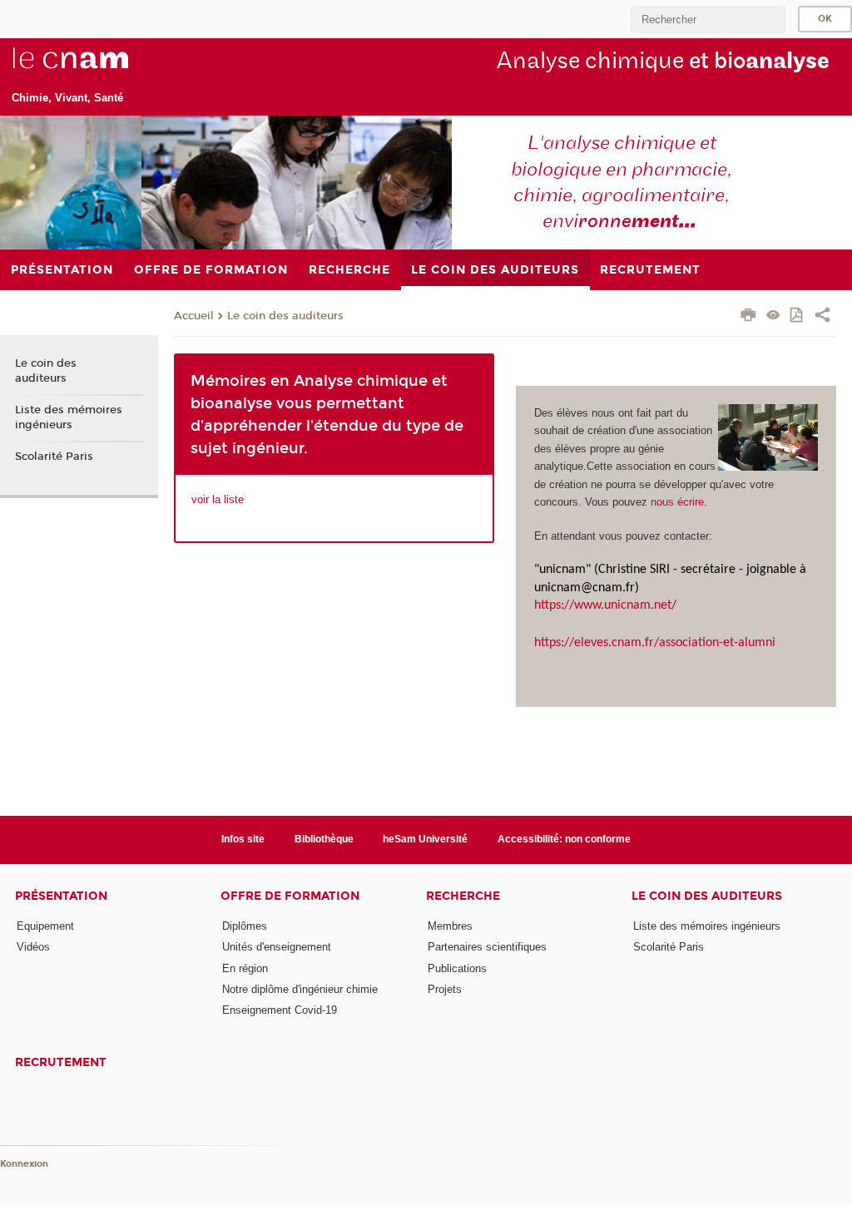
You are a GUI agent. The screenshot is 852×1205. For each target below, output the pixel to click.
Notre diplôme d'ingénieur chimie (300, 989)
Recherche (463, 896)
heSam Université (425, 839)
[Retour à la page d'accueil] (98, 67)
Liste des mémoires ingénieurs (68, 417)
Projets (445, 989)
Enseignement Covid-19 (279, 1010)
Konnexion (24, 1163)
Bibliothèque (324, 839)
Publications (457, 968)
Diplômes (244, 926)
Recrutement (60, 1062)
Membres (450, 926)
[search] (708, 19)
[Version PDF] (797, 316)
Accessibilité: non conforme (564, 839)
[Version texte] (773, 316)
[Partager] (822, 317)
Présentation (61, 896)
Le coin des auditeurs (285, 316)
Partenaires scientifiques (487, 947)
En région (245, 968)
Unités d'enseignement (276, 947)
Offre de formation (289, 896)
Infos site (243, 839)
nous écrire (677, 502)
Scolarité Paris (54, 456)
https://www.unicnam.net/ (605, 605)
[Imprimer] (748, 317)
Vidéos (33, 947)
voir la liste (217, 499)
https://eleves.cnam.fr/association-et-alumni (654, 642)
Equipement (45, 926)
